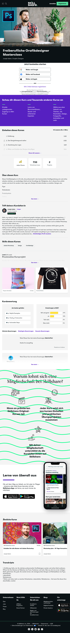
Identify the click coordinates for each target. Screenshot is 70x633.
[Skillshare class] (22, 533)
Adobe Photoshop (9, 245)
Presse (4, 606)
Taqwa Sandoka (7, 290)
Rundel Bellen (40, 290)
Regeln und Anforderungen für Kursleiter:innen (34, 613)
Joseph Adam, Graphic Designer (13, 58)
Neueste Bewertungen (42, 331)
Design (20, 245)
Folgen (19, 209)
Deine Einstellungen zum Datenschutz (22, 625)
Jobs (4, 604)
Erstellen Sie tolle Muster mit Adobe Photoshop (19, 548)
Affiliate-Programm (19, 604)
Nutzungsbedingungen (27, 91)
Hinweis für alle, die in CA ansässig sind (49, 625)
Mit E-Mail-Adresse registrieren (35, 87)
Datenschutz (44, 623)
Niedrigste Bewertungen (26, 331)
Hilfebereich (33, 608)
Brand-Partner (20, 608)
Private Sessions (48, 608)
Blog (4, 609)
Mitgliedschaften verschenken (48, 602)
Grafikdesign (29, 245)
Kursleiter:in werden (33, 604)
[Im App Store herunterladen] (10, 496)
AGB (51, 623)
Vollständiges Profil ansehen (42, 234)
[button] (3, 4)
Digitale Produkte (48, 605)
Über (4, 601)
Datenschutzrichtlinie (42, 91)
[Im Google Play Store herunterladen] (27, 496)
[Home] (32, 3)
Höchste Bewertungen (9, 331)
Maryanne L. (11, 361)
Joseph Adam (14, 209)
